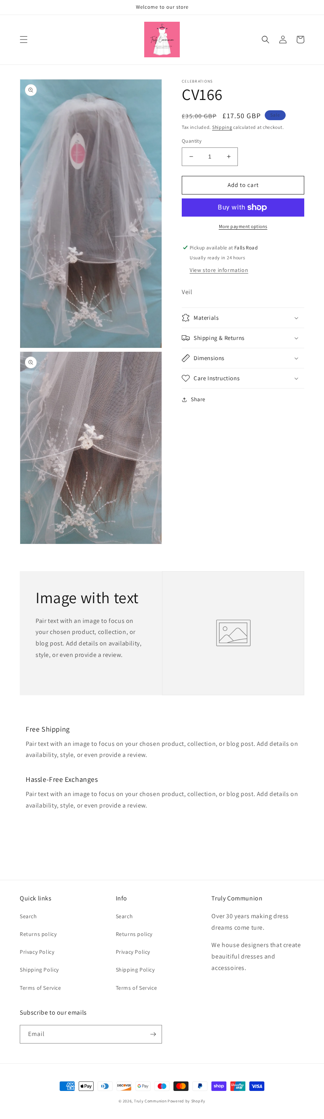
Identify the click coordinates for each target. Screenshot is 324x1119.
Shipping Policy (39, 969)
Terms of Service (40, 987)
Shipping (222, 127)
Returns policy (38, 934)
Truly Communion (151, 1101)
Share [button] (198, 399)
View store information (219, 270)
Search (28, 916)
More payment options (243, 226)
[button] (23, 39)
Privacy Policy (37, 951)
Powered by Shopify (186, 1101)
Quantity (192, 141)
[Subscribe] (153, 1034)
